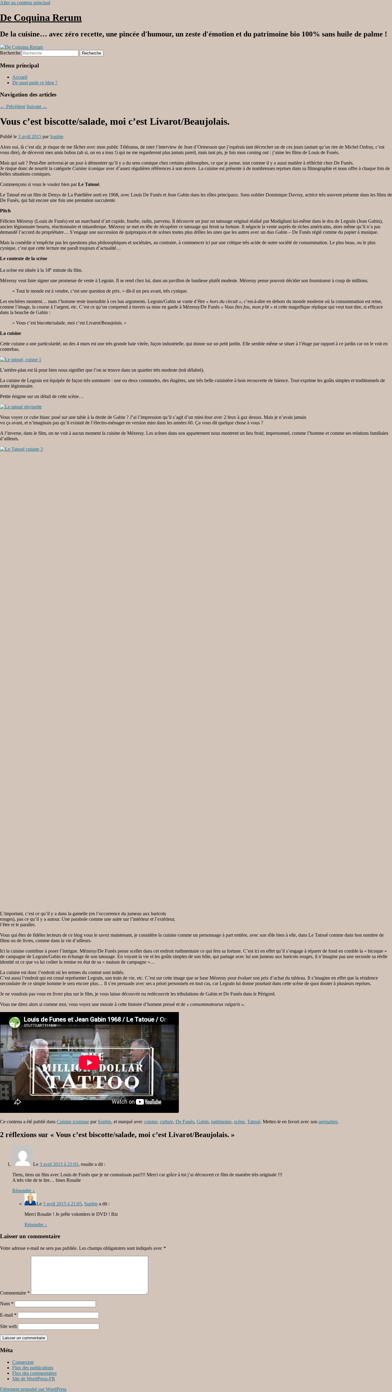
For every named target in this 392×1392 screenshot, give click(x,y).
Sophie (56, 136)
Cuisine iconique (73, 1121)
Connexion (23, 1362)
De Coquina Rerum (41, 17)
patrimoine (221, 1121)
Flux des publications (32, 1367)
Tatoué (253, 1121)
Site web (8, 1326)
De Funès (184, 1121)
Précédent (12, 106)
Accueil (19, 77)
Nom (6, 1303)
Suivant (36, 106)
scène (239, 1121)
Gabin (203, 1121)
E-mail (8, 1315)
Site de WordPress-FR (33, 1378)
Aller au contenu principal (25, 2)
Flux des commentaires (34, 1373)
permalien (327, 1121)
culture (166, 1121)
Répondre (23, 1190)
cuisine (150, 1121)
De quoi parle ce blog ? (34, 82)
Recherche (10, 52)
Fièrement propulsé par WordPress (33, 1389)
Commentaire (15, 1292)
